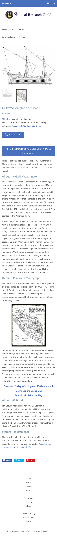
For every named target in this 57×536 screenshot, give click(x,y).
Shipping (6, 119)
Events (28, 502)
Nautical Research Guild (22, 531)
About (28, 482)
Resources (28, 498)
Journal (28, 486)
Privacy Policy (28, 513)
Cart (52, 3)
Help (28, 521)
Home (4, 29)
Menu (8, 3)
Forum (29, 490)
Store (28, 506)
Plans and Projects (18, 29)
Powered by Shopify (41, 531)
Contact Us (28, 517)
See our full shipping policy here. (26, 126)
